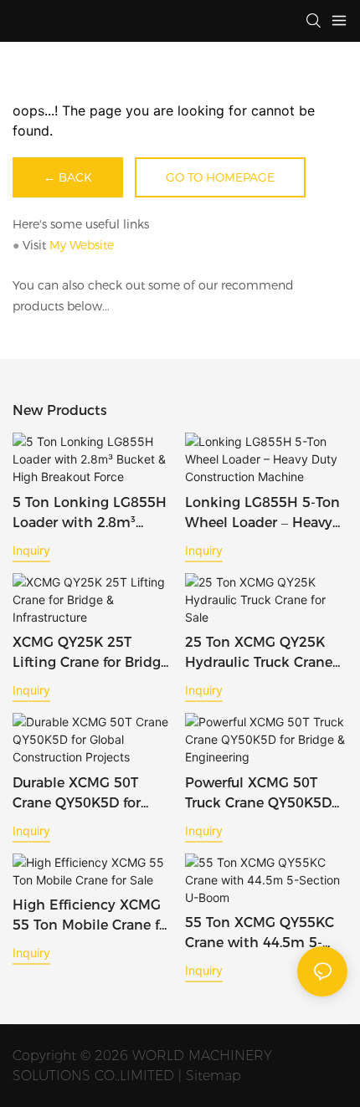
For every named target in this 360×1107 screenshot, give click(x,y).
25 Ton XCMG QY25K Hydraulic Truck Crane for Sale (258, 653)
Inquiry (31, 550)
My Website (81, 245)
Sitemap (213, 1076)
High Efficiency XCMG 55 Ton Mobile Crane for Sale (92, 916)
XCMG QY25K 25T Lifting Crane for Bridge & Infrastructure (90, 653)
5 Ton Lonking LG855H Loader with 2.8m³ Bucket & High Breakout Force (93, 514)
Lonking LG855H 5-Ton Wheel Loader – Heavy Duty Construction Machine (262, 514)
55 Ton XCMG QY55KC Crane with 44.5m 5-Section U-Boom (259, 934)
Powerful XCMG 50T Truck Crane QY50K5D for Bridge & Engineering (258, 794)
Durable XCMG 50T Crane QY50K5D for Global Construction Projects (80, 794)
